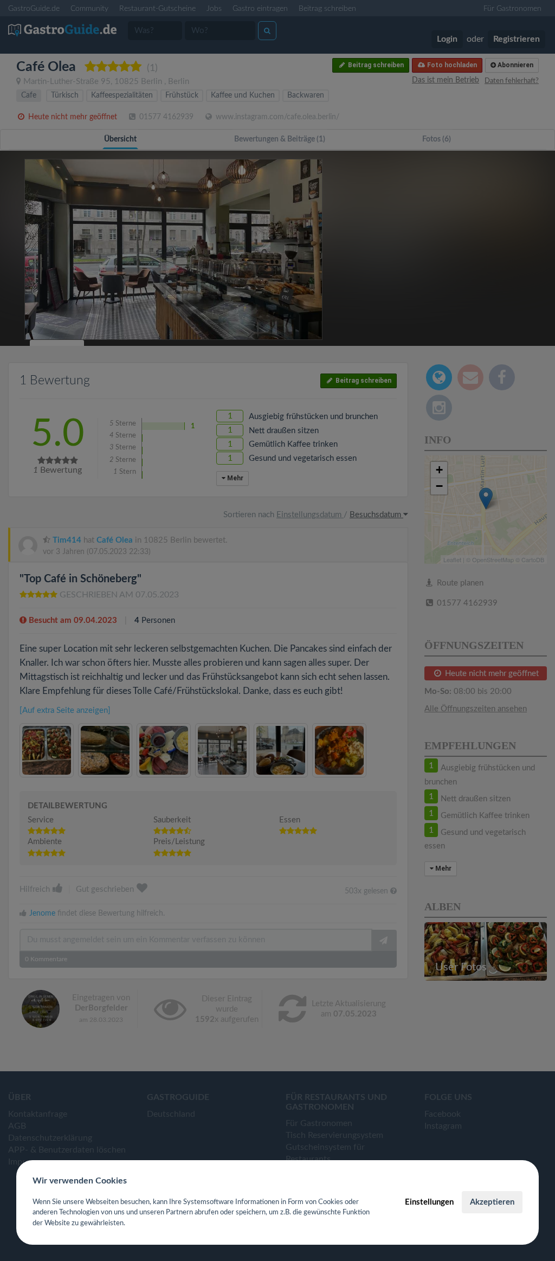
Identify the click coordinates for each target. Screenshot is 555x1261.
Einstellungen (429, 1202)
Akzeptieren (492, 1202)
